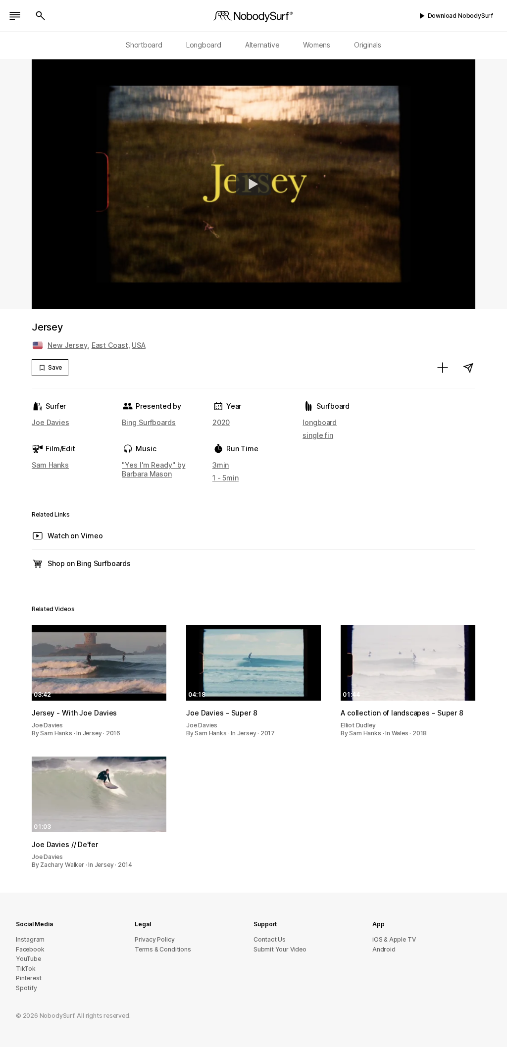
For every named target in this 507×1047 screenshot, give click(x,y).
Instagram (30, 939)
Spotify (26, 988)
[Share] (468, 368)
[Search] (41, 16)
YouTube (28, 958)
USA (139, 345)
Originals (367, 45)
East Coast (110, 345)
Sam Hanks (50, 465)
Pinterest (29, 978)
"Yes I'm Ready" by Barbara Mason (153, 469)
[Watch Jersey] (253, 184)
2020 (221, 422)
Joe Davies (50, 422)
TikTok (26, 968)
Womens (316, 45)
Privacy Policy (154, 939)
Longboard (203, 45)
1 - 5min (225, 478)
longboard (320, 422)
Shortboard (144, 45)
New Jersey (68, 345)
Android (384, 949)
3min (220, 465)
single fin (318, 435)
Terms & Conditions (163, 949)
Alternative (262, 45)
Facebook (30, 949)
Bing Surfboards (148, 422)
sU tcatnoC (270, 939)
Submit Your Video (280, 949)
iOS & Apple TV (393, 939)
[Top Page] (253, 16)
